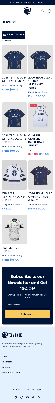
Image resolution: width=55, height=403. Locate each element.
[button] (3, 11)
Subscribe (27, 314)
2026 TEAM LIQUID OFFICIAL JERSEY (14, 79)
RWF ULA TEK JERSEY (10, 249)
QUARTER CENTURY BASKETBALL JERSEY (36, 140)
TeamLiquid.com (11, 372)
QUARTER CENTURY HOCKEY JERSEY (14, 197)
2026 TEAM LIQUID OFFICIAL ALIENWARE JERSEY (40, 82)
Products (7, 361)
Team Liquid (36, 389)
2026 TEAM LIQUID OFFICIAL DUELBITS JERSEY (14, 139)
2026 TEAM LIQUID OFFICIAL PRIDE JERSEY (40, 197)
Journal (6, 367)
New (4, 356)
